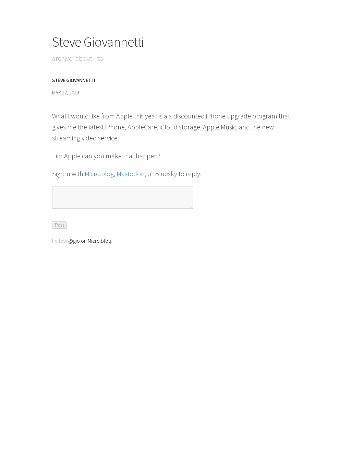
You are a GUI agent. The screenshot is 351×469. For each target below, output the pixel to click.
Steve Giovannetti (98, 41)
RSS (99, 58)
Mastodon (131, 173)
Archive (62, 58)
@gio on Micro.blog (89, 240)
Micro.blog (99, 173)
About (83, 58)
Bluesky (166, 173)
